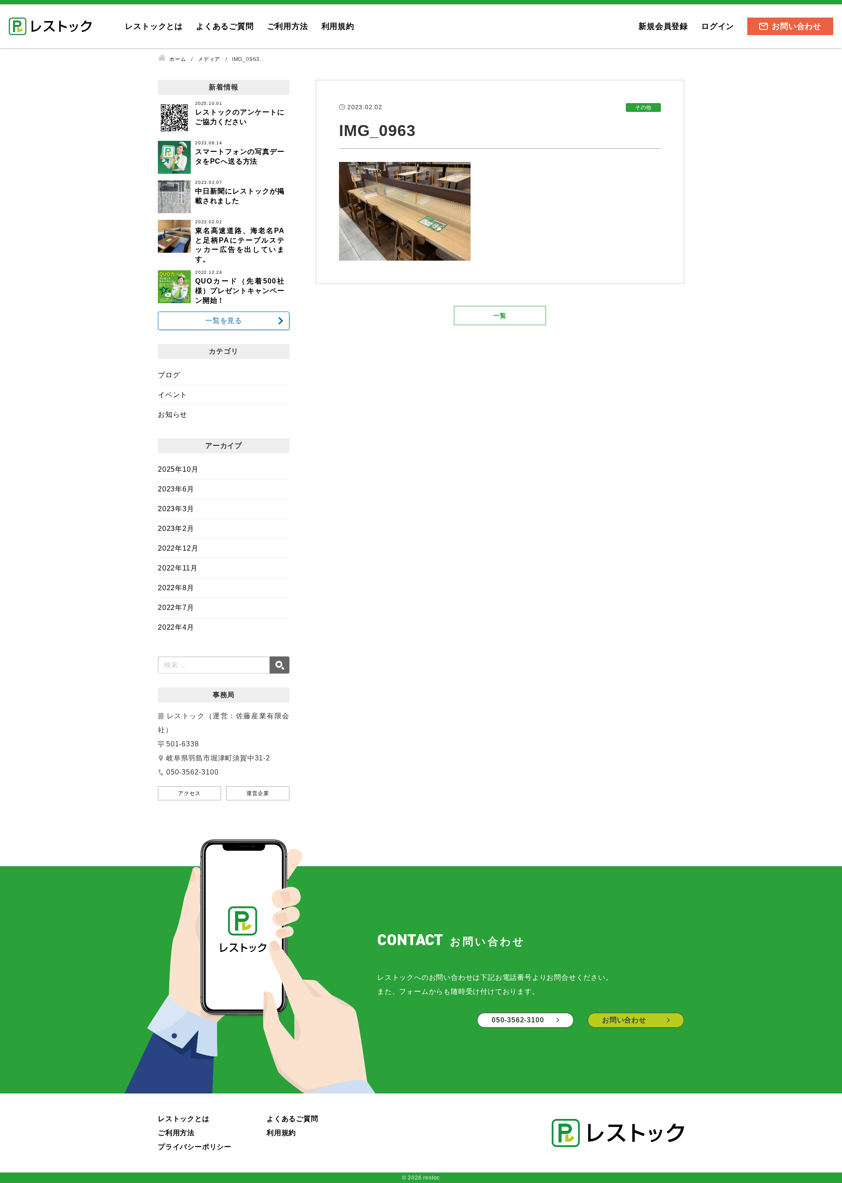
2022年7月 (176, 607)
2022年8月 (176, 588)
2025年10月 (178, 469)
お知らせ (172, 414)
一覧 (500, 315)
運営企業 (257, 793)
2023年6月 (176, 489)
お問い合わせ (796, 26)
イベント (172, 394)
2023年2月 (176, 528)
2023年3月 (176, 509)
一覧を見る (223, 320)
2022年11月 (177, 568)
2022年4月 (176, 627)
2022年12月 (178, 548)
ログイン (717, 26)
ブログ (169, 375)
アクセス (189, 793)
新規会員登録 (663, 26)
